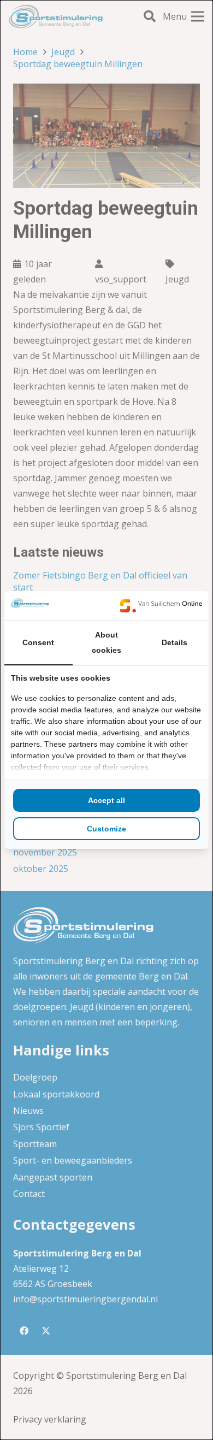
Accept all (106, 800)
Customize (106, 828)
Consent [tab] (38, 642)
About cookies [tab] (106, 642)
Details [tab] (174, 642)
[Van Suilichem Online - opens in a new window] (161, 605)
